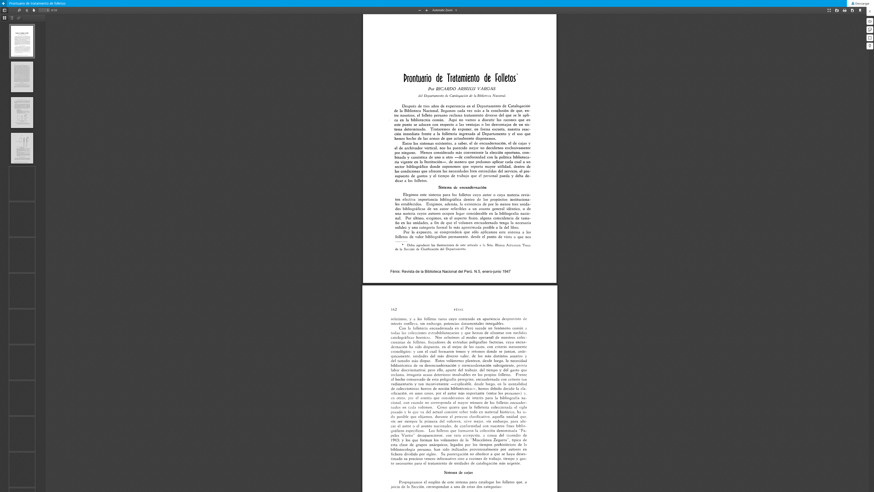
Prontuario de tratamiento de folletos (37, 3)
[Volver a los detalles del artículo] (3, 3)
